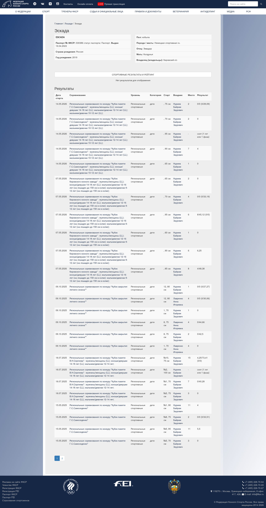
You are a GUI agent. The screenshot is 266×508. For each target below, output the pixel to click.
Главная (58, 23)
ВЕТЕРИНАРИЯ (181, 11)
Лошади (69, 23)
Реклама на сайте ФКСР (14, 481)
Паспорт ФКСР (9, 494)
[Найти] (261, 4)
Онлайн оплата (85, 3)
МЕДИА (230, 11)
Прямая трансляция (111, 3)
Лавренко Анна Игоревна (178, 301)
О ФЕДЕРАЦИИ (23, 11)
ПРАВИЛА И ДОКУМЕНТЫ (148, 11)
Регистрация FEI (10, 491)
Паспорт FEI (8, 497)
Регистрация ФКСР (11, 488)
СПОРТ (46, 11)
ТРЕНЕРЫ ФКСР (69, 11)
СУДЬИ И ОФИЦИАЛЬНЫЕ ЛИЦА (106, 11)
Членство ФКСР (10, 484)
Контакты (68, 3)
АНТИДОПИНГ (207, 11)
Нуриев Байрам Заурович (178, 106)
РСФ (248, 11)
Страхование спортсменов (15, 500)
